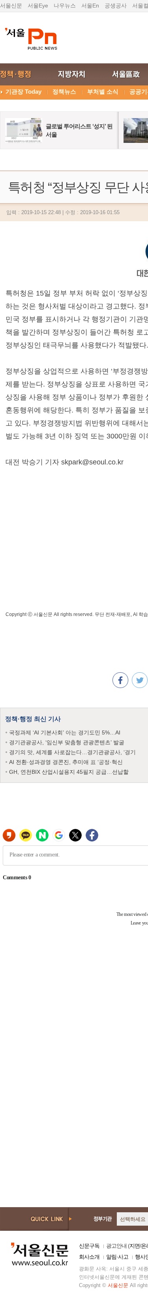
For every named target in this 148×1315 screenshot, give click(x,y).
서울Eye (38, 5)
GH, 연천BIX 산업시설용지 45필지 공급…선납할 (69, 772)
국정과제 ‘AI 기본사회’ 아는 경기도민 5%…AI (64, 732)
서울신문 (11, 5)
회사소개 (89, 1257)
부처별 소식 (102, 91)
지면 (134, 1246)
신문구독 (89, 1246)
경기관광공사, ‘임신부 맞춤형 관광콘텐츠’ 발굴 (66, 742)
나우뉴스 (65, 5)
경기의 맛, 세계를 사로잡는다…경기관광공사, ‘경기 (72, 752)
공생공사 (116, 5)
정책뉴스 (64, 91)
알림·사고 (117, 1257)
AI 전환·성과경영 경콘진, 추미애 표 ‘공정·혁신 (66, 762)
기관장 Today (23, 91)
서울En (90, 5)
